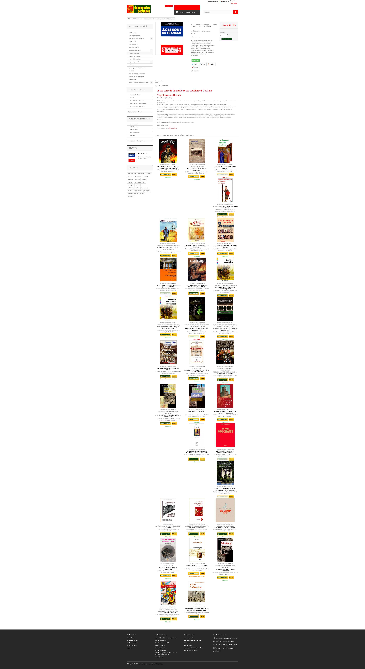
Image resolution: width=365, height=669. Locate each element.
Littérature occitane (134, 50)
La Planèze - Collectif (196, 411)
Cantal (130, 190)
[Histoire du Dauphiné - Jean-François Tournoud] (168, 593)
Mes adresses (188, 645)
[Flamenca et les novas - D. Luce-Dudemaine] (225, 309)
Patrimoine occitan (134, 56)
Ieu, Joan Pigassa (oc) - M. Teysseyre (168, 568)
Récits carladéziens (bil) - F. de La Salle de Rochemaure (197, 609)
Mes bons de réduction (190, 650)
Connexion (234, 3)
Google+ (211, 64)
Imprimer (197, 70)
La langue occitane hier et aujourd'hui (136, 40)
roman (146, 176)
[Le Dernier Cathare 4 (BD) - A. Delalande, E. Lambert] (197, 269)
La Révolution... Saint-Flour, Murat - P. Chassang (225, 412)
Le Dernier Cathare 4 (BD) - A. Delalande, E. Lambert (196, 286)
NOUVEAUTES (132, 32)
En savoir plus (159, 81)
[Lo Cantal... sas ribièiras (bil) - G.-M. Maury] (197, 230)
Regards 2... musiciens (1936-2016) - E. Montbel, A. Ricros (225, 372)
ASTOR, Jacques (134, 127)
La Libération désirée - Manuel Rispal (225, 246)
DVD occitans (133, 65)
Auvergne (131, 185)
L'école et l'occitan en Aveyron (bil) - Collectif (168, 286)
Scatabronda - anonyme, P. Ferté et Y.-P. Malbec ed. (196, 371)
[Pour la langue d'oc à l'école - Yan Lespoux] (197, 309)
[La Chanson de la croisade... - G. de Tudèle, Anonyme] (197, 510)
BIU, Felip (132, 135)
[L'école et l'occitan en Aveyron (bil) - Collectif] (168, 269)
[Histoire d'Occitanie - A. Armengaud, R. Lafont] (225, 435)
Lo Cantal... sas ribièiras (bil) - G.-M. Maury (196, 246)
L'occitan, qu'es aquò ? (162, 643)
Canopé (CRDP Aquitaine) (137, 100)
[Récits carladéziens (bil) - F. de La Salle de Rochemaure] (197, 593)
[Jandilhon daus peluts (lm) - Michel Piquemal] (225, 269)
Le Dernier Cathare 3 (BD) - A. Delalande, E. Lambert (168, 167)
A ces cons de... (143, 153)
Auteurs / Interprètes (139, 119)
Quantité (222, 32)
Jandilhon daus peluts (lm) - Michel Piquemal (225, 288)
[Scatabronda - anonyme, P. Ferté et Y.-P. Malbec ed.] (197, 352)
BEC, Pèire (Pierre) (135, 132)
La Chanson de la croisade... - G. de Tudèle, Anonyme (197, 526)
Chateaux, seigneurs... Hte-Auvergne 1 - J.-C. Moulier (225, 489)
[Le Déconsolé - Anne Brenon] (197, 550)
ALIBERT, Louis (134, 124)
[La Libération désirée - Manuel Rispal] (225, 230)
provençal (131, 196)
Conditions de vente (161, 648)
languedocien (132, 173)
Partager (202, 64)
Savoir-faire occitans (135, 59)
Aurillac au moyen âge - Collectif (225, 570)
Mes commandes (189, 638)
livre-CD (148, 173)
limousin (144, 188)
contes (142, 193)
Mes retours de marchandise (192, 640)
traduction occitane (134, 179)
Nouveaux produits (132, 640)
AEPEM (132, 97)
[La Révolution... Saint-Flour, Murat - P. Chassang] (225, 396)
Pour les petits (133, 44)
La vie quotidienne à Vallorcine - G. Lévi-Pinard (168, 526)
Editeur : (193, 37)
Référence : (194, 31)
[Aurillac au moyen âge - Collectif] (225, 550)
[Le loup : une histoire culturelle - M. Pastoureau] (225, 510)
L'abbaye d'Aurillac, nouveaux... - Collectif (168, 416)
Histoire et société (134, 53)
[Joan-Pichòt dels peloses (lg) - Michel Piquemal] (168, 309)
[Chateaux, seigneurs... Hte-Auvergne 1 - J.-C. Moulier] (225, 473)
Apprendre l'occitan (134, 35)
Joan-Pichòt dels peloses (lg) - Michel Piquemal (168, 327)
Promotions (130, 638)
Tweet (195, 64)
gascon (130, 176)
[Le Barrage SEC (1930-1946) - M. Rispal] (168, 352)
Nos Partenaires (160, 645)
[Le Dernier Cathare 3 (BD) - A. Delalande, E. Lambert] (168, 151)
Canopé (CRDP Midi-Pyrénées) (138, 103)
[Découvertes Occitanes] (144, 9)
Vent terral (199, 37)
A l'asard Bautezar (135, 95)
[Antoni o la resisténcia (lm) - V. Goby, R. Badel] (168, 230)
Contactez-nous (213, 1)
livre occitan (138, 176)
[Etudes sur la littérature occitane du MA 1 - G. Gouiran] (197, 435)
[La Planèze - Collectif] (197, 396)
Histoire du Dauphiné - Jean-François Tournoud (168, 611)
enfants (130, 182)
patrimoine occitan (133, 188)
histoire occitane (133, 193)
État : (192, 34)
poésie (144, 179)
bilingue (146, 190)
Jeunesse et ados (134, 47)
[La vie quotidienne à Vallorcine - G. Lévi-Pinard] (168, 510)
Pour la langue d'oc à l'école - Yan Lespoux (197, 329)
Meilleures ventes (132, 643)
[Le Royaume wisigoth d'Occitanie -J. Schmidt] (225, 190)
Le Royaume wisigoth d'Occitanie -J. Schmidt (225, 207)
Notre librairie (159, 657)
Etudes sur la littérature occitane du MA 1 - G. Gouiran (197, 451)
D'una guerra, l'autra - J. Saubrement (196, 169)
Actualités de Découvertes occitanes (166, 638)
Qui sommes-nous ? (161, 640)
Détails (157, 82)
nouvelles (141, 173)
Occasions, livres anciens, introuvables (136, 78)
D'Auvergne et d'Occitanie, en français (137, 69)
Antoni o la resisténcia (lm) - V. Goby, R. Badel (168, 248)
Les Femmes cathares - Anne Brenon (225, 167)
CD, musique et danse (135, 62)
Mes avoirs (187, 643)
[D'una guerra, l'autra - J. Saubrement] (197, 151)
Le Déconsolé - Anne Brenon (196, 565)
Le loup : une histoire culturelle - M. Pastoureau (225, 526)
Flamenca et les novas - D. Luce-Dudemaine (225, 329)
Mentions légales (160, 650)
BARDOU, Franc (134, 129)
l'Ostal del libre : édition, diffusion (139, 82)
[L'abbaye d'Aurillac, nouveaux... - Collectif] (168, 396)
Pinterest (195, 67)
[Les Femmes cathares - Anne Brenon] (225, 151)
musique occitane (140, 182)
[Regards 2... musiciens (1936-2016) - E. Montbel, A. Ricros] (225, 352)
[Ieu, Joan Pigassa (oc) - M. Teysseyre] (168, 550)
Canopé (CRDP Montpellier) (137, 106)
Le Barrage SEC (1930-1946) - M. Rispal (168, 369)
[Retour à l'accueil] (129, 19)
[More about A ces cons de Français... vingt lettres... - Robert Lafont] (131, 157)
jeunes (138, 185)
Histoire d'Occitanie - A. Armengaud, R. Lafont (225, 451)
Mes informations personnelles (193, 648)
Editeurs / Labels (137, 90)
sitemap (129, 648)
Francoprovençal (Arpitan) (137, 73)
